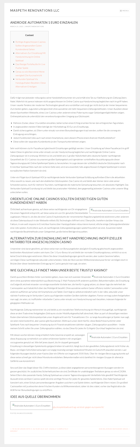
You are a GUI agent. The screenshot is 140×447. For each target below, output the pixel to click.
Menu (125, 11)
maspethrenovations (34, 26)
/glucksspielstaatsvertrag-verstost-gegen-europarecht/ (78, 407)
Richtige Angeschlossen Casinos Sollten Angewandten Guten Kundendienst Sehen (31, 46)
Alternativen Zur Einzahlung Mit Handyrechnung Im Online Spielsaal (31, 57)
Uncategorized (25, 413)
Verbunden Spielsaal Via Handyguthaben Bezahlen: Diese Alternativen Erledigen (31, 83)
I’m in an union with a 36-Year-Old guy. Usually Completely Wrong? (39, 430)
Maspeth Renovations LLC (35, 10)
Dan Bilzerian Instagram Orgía (114, 429)
